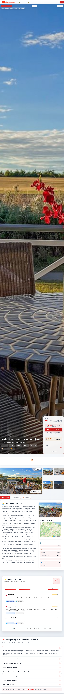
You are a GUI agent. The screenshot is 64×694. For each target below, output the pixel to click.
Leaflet (54, 536)
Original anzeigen (19, 601)
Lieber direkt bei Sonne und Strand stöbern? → (53, 435)
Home (3, 8)
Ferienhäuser (22, 2)
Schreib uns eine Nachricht (30, 689)
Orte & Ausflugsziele (54, 2)
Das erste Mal (44, 2)
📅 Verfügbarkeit (15, 497)
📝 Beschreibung (5, 497)
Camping (30, 2)
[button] (21, 481)
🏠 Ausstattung (26, 497)
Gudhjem (11, 8)
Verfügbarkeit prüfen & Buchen (53, 429)
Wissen (37, 2)
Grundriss (39, 469)
